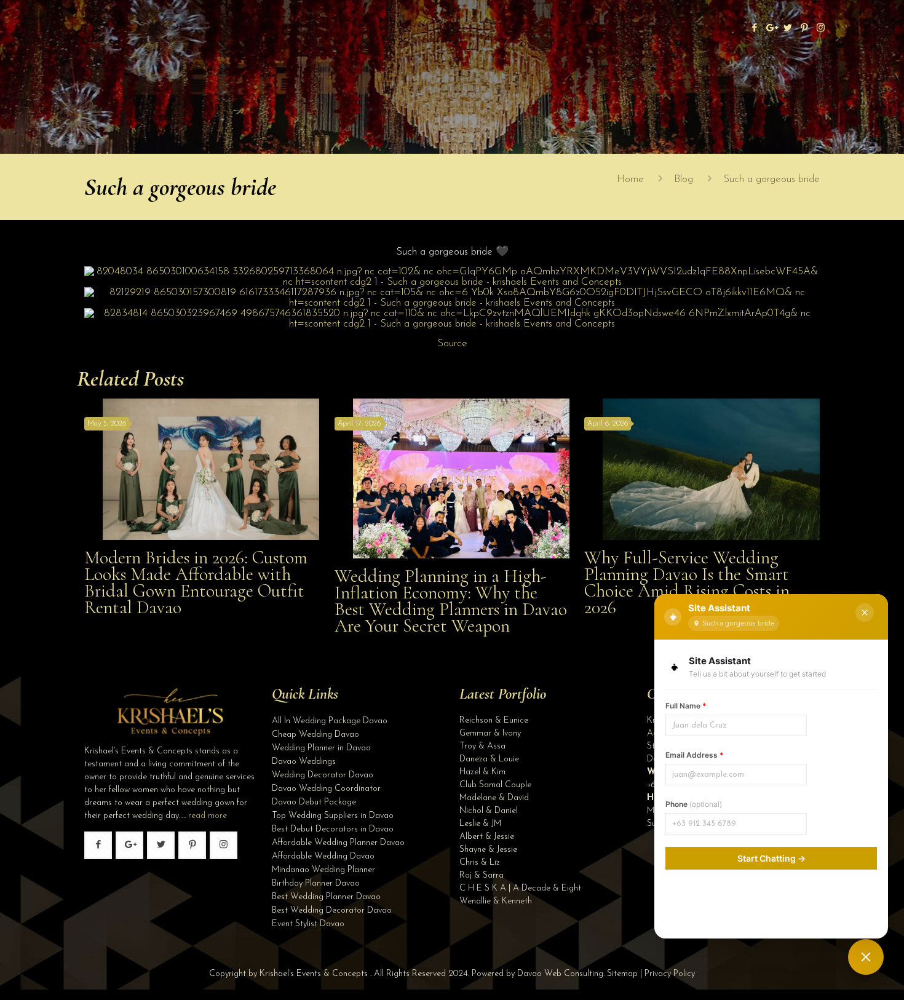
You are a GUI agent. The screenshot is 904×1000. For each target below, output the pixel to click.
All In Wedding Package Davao (329, 721)
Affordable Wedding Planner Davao (338, 842)
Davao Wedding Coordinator (326, 788)
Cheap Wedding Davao (315, 734)
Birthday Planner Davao (316, 883)
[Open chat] (866, 957)
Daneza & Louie (489, 759)
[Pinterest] (804, 28)
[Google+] (770, 28)
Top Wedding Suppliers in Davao (333, 815)
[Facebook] (754, 28)
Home (630, 179)
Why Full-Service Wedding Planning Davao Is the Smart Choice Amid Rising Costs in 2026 (687, 582)
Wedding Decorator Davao (322, 775)
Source (452, 343)
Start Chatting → (771, 858)
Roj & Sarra (481, 875)
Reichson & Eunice (493, 720)
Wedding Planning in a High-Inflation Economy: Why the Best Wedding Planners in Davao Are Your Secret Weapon (451, 601)
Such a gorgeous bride (771, 179)
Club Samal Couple (495, 785)
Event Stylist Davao (308, 924)
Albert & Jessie (486, 836)
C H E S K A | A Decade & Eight (520, 888)
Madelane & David (494, 798)
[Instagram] (820, 28)
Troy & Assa (482, 746)
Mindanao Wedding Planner (323, 870)
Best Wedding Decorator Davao (332, 910)
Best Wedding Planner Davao (326, 897)
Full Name (686, 705)
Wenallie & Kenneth (495, 901)
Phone (693, 804)
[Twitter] (787, 28)
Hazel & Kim (482, 772)
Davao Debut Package (314, 802)
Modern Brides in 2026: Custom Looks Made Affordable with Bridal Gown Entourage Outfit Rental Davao (195, 582)
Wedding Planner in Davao (321, 748)
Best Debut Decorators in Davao (333, 829)
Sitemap (622, 973)
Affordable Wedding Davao (323, 856)
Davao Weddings (304, 761)
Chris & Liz (479, 862)
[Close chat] (864, 612)
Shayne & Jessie (488, 849)
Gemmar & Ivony (490, 733)
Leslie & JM (480, 823)
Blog (683, 179)
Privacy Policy (669, 973)
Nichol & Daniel (488, 810)
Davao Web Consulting (560, 973)
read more (207, 815)
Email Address (694, 755)
